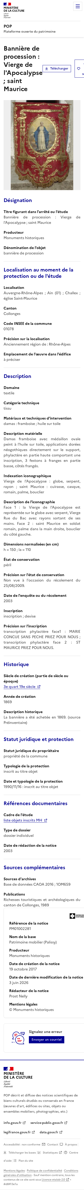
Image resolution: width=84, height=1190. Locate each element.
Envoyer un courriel (47, 1039)
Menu (77, 6)
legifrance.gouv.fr (17, 1132)
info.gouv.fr (13, 1122)
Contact (52, 1145)
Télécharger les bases (22, 1153)
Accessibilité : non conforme (22, 1145)
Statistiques (50, 1153)
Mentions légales (14, 1171)
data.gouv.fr (49, 1132)
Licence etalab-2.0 (53, 1180)
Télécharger (59, 68)
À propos (71, 1145)
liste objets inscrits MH (23, 820)
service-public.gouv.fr (46, 1122)
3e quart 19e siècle (19, 686)
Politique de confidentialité (44, 1171)
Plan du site (26, 1161)
